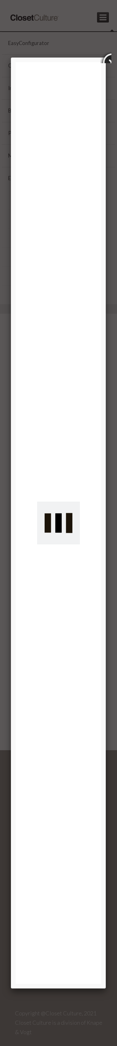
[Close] (105, 57)
